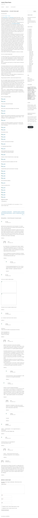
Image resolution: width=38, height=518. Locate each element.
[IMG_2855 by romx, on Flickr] (3, 154)
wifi (34, 99)
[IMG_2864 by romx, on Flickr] (3, 175)
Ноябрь (30, 52)
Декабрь (30, 51)
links (34, 92)
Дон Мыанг (29, 19)
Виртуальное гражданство (32, 17)
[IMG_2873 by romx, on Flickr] (3, 148)
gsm (31, 89)
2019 (29, 37)
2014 (29, 43)
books (29, 87)
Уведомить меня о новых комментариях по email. (10, 506)
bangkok (32, 86)
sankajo (6, 323)
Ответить (2, 309)
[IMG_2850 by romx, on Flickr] (3, 159)
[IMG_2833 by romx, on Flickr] (3, 127)
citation (32, 88)
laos (31, 92)
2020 (29, 36)
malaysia (29, 93)
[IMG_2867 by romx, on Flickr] (3, 171)
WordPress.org (30, 81)
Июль (30, 57)
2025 (29, 30)
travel (7, 205)
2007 (29, 65)
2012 (29, 45)
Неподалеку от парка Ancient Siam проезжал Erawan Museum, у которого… (7, 213)
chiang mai (29, 88)
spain (33, 95)
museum (2, 205)
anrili (6, 437)
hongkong (29, 90)
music (33, 93)
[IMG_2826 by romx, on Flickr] (3, 110)
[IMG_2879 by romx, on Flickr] (3, 106)
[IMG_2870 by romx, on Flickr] (3, 173)
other (31, 93)
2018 (29, 38)
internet (35, 91)
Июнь (30, 58)
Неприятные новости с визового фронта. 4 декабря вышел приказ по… (18, 213)
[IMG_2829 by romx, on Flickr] (3, 120)
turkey (32, 98)
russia (34, 94)
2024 (29, 31)
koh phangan (29, 92)
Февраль (30, 63)
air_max (6, 221)
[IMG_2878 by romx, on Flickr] (3, 101)
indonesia (29, 91)
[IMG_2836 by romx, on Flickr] (3, 139)
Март (30, 62)
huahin (31, 90)
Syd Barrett (29, 18)
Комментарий (3, 484)
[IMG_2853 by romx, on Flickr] (3, 194)
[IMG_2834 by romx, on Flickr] (3, 129)
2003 (29, 70)
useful (34, 98)
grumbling (29, 89)
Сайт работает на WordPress (5, 516)
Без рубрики (17, 204)
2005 (29, 68)
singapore (29, 95)
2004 (29, 69)
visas (32, 99)
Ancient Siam (12, 17)
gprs (36, 88)
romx (8, 241)
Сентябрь (30, 55)
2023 (29, 32)
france (34, 88)
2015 (29, 42)
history (33, 89)
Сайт (2, 502)
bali (30, 86)
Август (30, 56)
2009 (29, 49)
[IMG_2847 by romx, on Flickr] (3, 166)
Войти (28, 77)
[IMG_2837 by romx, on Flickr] (3, 134)
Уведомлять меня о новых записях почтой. (9, 508)
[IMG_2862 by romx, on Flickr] (3, 178)
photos (29, 94)
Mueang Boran (5, 17)
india (33, 90)
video (28, 99)
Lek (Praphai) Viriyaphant (16, 23)
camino (35, 87)
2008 (29, 50)
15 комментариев (4, 13)
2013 (29, 44)
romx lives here (6, 2)
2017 (29, 39)
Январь (30, 64)
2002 (29, 71)
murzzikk (6, 313)
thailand (5, 205)
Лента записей (30, 78)
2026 (29, 29)
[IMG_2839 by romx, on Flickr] (3, 136)
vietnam (30, 99)
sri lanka (35, 95)
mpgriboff (6, 424)
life (33, 92)
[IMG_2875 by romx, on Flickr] (3, 187)
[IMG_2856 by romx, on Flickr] (3, 192)
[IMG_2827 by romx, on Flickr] (3, 113)
